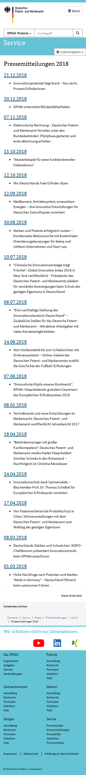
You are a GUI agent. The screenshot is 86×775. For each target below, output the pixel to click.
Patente (52, 654)
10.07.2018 (15, 257)
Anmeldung (53, 660)
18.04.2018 (15, 434)
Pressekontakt (55, 725)
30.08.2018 (15, 222)
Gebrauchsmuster (16, 686)
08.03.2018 (15, 537)
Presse (38, 617)
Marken (52, 686)
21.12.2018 (15, 75)
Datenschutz (31, 753)
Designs (9, 718)
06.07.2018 (15, 302)
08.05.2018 (15, 405)
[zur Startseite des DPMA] (21, 17)
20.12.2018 (15, 99)
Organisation (11, 660)
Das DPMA (11, 654)
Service (26, 617)
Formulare (53, 669)
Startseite (12, 617)
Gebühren (52, 673)
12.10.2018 (15, 175)
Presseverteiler (55, 742)
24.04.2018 (15, 474)
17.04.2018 (15, 503)
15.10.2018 (15, 151)
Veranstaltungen (13, 673)
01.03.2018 (15, 566)
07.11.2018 (15, 117)
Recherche (53, 665)
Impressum (10, 753)
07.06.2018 (15, 376)
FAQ (49, 678)
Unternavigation (70, 51)
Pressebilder (54, 734)
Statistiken (53, 738)
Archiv (74, 617)
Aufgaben (9, 665)
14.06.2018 (15, 342)
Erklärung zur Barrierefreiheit (62, 753)
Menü (75, 10)
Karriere (8, 669)
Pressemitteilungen (56, 617)
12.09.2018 (15, 193)
